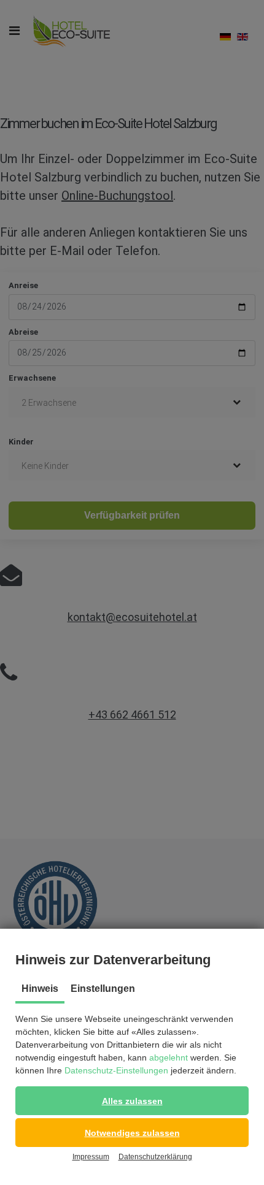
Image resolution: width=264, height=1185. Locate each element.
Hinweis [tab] (39, 988)
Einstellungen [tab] (103, 988)
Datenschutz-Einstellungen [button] (116, 1070)
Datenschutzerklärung (155, 1157)
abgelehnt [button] (168, 1057)
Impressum (90, 1157)
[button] (132, 1100)
